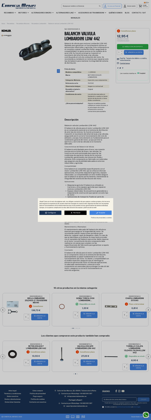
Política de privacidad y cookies (101, 218)
